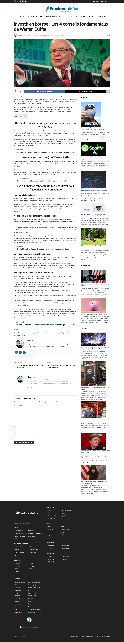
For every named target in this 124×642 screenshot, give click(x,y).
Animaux (50, 510)
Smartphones (65, 545)
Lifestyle (70, 16)
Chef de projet (32, 585)
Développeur (18, 596)
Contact (78, 636)
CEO (16, 585)
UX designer (31, 612)
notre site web (49, 333)
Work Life (50, 553)
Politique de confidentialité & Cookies (91, 636)
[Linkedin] (20, 352)
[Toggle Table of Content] (25, 116)
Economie (18, 563)
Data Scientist (32, 593)
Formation (18, 598)
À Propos (72, 636)
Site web (49, 434)
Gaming (62, 526)
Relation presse (33, 604)
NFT (16, 555)
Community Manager (34, 587)
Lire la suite (90, 140)
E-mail (15, 434)
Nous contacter (95, 1)
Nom (15, 426)
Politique (32, 566)
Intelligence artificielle (35, 533)
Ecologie (32, 563)
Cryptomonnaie (19, 552)
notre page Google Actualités (63, 333)
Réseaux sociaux (20, 536)
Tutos (16, 539)
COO (29, 590)
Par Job (17, 578)
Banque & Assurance (36, 547)
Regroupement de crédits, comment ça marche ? (94, 314)
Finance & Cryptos (51, 16)
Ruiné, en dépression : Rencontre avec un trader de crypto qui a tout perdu (46, 325)
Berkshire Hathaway (55, 164)
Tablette (50, 548)
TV (48, 532)
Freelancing (65, 556)
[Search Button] (109, 1)
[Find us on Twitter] (18, 1)
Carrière (50, 556)
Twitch (62, 532)
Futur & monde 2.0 (20, 533)
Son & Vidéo (18, 612)
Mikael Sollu (22, 35)
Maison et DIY (52, 516)
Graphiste (31, 598)
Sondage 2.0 (102, 16)
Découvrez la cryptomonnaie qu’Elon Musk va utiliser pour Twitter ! (43, 181)
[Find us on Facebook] (15, 1)
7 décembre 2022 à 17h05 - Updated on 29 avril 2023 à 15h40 (43, 35)
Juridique (64, 559)
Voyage (50, 535)
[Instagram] (16, 352)
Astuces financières (20, 547)
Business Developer (34, 582)
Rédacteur (18, 604)
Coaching (17, 587)
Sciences (17, 571)
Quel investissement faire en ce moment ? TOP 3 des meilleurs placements (46, 152)
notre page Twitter (19, 335)
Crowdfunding (34, 550)
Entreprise (31, 530)
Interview (17, 566)
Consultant (18, 590)
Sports (63, 516)
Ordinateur (51, 545)
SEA (16, 607)
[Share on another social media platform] (108, 91)
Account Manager (20, 582)
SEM (29, 607)
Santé (31, 569)
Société (61, 16)
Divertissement (81, 16)
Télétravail (51, 562)
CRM (16, 593)
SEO (16, 609)
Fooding (63, 513)
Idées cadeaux (65, 548)
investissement (22, 356)
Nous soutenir (103, 1)
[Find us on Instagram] (20, 1)
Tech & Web (21, 16)
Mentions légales (106, 636)
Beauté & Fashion (66, 510)
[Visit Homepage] (62, 9)
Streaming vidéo (65, 529)
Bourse (61, 35)
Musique (50, 529)
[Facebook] (24, 352)
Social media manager (34, 609)
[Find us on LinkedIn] (23, 1)
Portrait (17, 569)
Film (49, 526)
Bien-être (50, 513)
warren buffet (31, 356)
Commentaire (18, 405)
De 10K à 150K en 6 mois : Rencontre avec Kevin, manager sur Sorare (43, 249)
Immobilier (33, 552)
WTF (49, 537)
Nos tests (92, 16)
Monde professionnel (35, 16)
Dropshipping (32, 596)
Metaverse (31, 536)
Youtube (62, 535)
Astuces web (19, 530)
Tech (16, 527)
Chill (49, 523)
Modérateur (31, 601)
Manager (17, 601)
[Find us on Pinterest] (25, 1)
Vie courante (51, 518)
